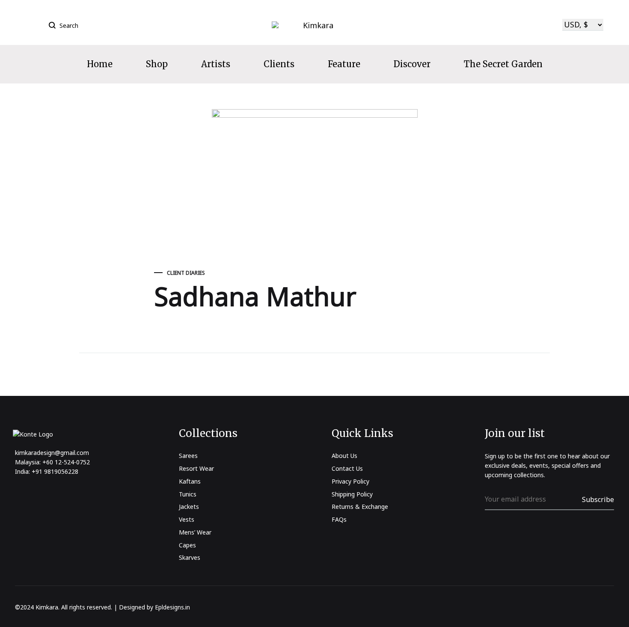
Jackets (189, 506)
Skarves (189, 557)
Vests (186, 519)
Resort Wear (196, 468)
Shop (157, 64)
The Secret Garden (503, 64)
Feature (344, 64)
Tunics (187, 494)
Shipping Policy (352, 494)
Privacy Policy (350, 481)
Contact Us (347, 468)
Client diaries (186, 272)
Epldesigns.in (172, 607)
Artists (215, 64)
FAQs (339, 519)
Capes (187, 545)
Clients (279, 64)
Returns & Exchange (360, 506)
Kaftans (190, 481)
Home (100, 64)
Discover (412, 64)
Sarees (188, 456)
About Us (344, 456)
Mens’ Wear (195, 532)
